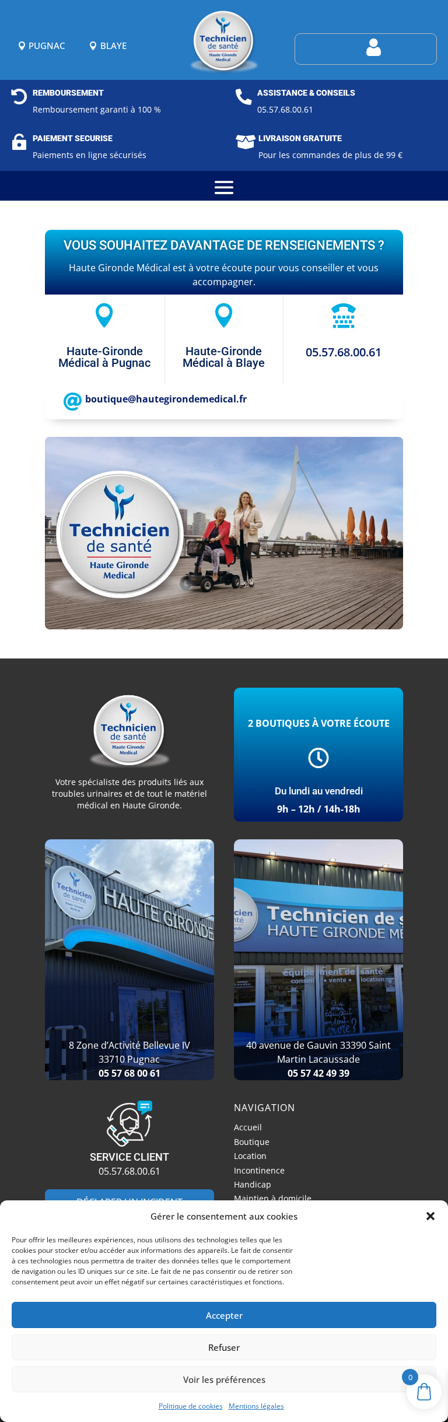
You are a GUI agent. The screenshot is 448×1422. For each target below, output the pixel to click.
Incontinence (259, 1172)
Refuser (224, 1347)
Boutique (252, 1143)
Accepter (224, 1315)
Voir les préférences (224, 1379)
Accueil (248, 1129)
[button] (430, 1216)
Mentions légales (256, 1406)
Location (250, 1157)
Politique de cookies (191, 1406)
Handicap (252, 1186)
